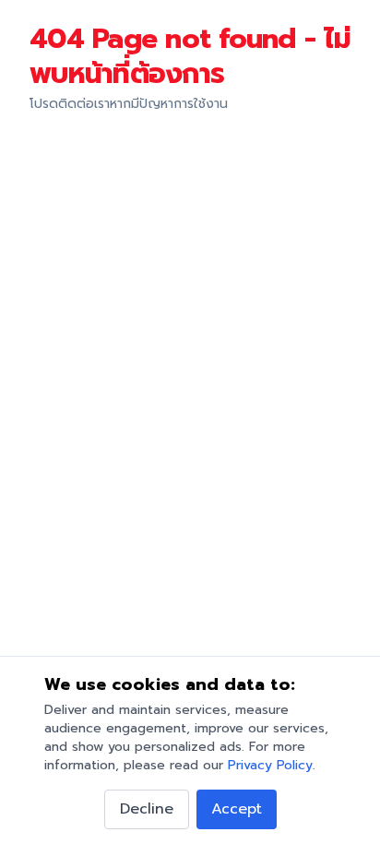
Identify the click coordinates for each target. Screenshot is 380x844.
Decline (146, 809)
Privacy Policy (270, 765)
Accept (236, 809)
